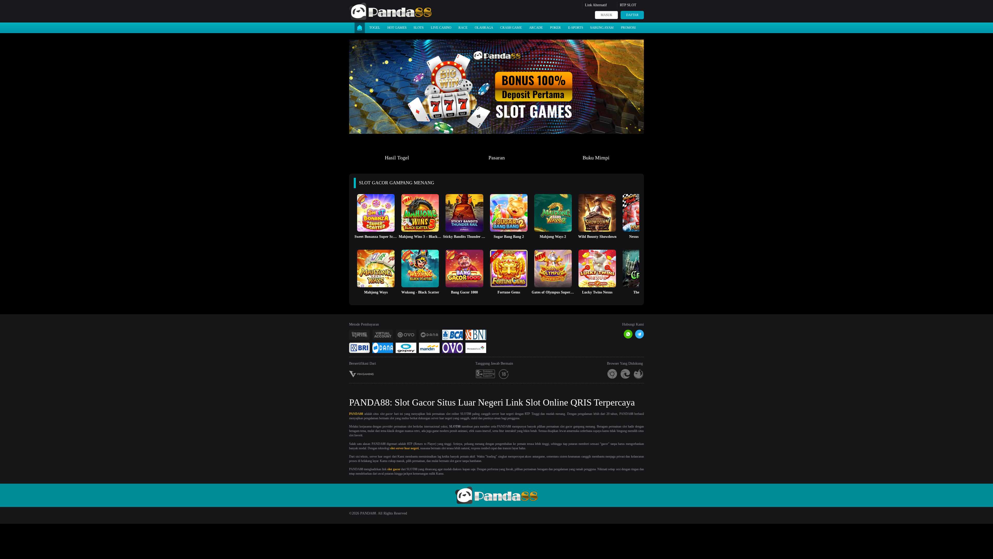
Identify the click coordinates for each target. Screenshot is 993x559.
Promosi (628, 28)
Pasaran (496, 157)
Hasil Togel (397, 157)
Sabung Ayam (602, 28)
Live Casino (441, 28)
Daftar (632, 15)
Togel (374, 28)
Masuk (606, 15)
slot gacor (393, 469)
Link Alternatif (596, 5)
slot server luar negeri (404, 448)
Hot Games (397, 28)
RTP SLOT (628, 5)
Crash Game (511, 28)
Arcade (536, 28)
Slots (418, 28)
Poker (555, 28)
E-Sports (575, 28)
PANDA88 (356, 414)
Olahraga (484, 28)
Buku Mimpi (596, 157)
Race (463, 28)
